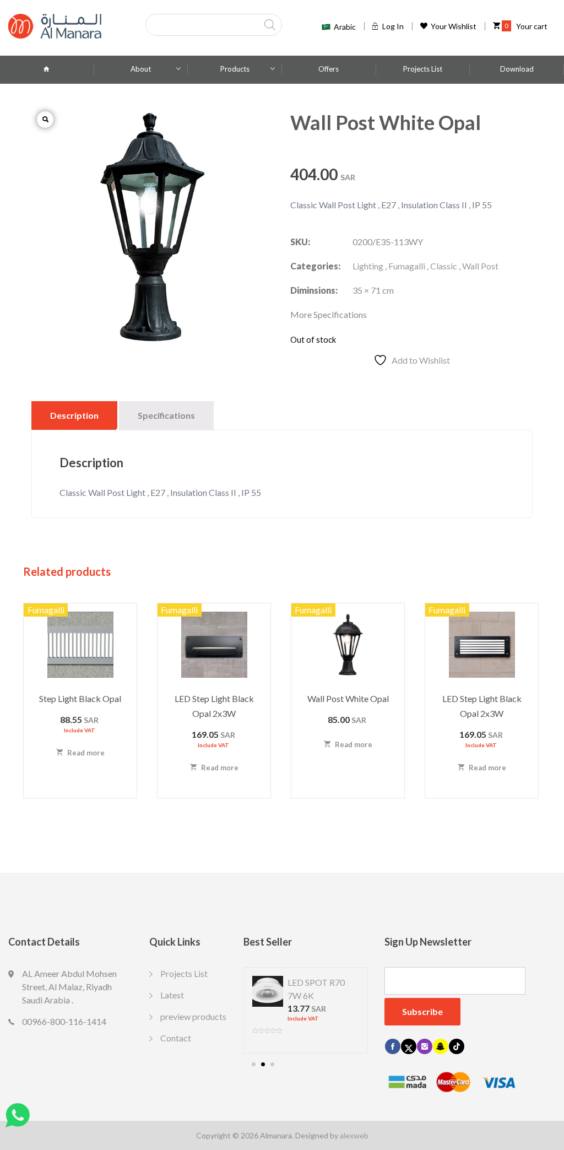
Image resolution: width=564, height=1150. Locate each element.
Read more (85, 752)
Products (235, 68)
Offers (328, 68)
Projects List (422, 68)
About (141, 68)
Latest (172, 995)
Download (517, 68)
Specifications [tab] (166, 415)
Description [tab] (74, 415)
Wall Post (480, 266)
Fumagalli (406, 266)
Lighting (367, 266)
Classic (443, 266)
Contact (175, 1038)
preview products (193, 1016)
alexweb (354, 1135)
